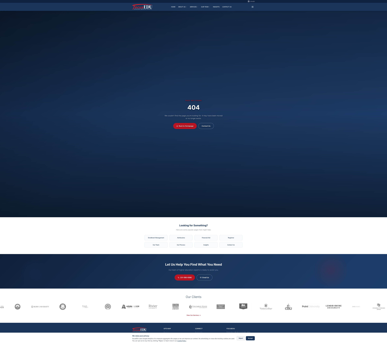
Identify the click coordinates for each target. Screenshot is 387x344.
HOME (173, 7)
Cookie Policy (181, 341)
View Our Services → (194, 315)
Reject (241, 338)
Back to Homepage (186, 126)
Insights (206, 245)
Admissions (181, 238)
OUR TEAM (205, 7)
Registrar (231, 238)
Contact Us (206, 126)
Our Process (181, 245)
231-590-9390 (186, 277)
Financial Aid (206, 238)
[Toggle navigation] (252, 7)
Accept (250, 338)
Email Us (205, 277)
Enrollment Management (156, 238)
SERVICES (193, 7)
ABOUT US (181, 7)
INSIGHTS (216, 7)
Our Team (156, 245)
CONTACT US (226, 7)
